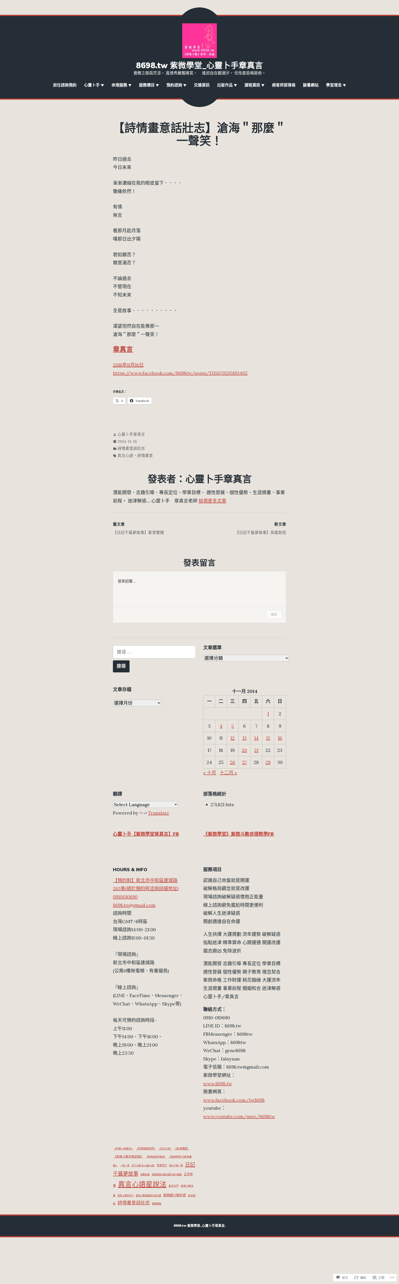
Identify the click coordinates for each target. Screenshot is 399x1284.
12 (232, 738)
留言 (274, 614)
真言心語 (125, 455)
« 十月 (209, 772)
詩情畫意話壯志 (131, 448)
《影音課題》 (181, 1148)
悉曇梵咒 (162, 1165)
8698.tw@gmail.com (134, 905)
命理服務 (119, 85)
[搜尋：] (154, 652)
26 (232, 762)
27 (244, 762)
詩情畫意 (145, 455)
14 (256, 738)
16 (280, 738)
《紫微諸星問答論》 (155, 1156)
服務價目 (147, 85)
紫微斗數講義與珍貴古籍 (148, 1195)
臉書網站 (311, 85)
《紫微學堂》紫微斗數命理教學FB (238, 834)
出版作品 (225, 85)
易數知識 (145, 1174)
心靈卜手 (92, 85)
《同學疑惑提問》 (146, 1148)
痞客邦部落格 (284, 85)
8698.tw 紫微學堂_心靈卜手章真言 (199, 65)
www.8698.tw (217, 1083)
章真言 (123, 349)
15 (268, 738)
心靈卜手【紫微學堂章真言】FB (146, 834)
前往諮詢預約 (65, 85)
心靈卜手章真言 (131, 434)
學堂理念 (334, 85)
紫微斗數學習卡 (126, 1195)
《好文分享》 (165, 1148)
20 (244, 750)
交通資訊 (202, 85)
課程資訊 (252, 85)
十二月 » (228, 772)
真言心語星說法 (142, 1184)
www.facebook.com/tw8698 (234, 1100)
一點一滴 (124, 1165)
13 (244, 738)
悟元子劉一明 (176, 1165)
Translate (158, 813)
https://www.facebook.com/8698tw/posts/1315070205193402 (180, 373)
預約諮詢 (174, 85)
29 (268, 762)
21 (256, 750)
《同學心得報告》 (123, 1148)
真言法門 (174, 1185)
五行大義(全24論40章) (143, 1165)
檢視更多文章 (212, 501)
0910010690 (125, 897)
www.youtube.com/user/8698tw (239, 1116)
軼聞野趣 (156, 1203)
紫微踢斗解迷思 (174, 1195)
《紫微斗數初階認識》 (128, 1156)
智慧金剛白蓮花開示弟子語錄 (167, 1174)
